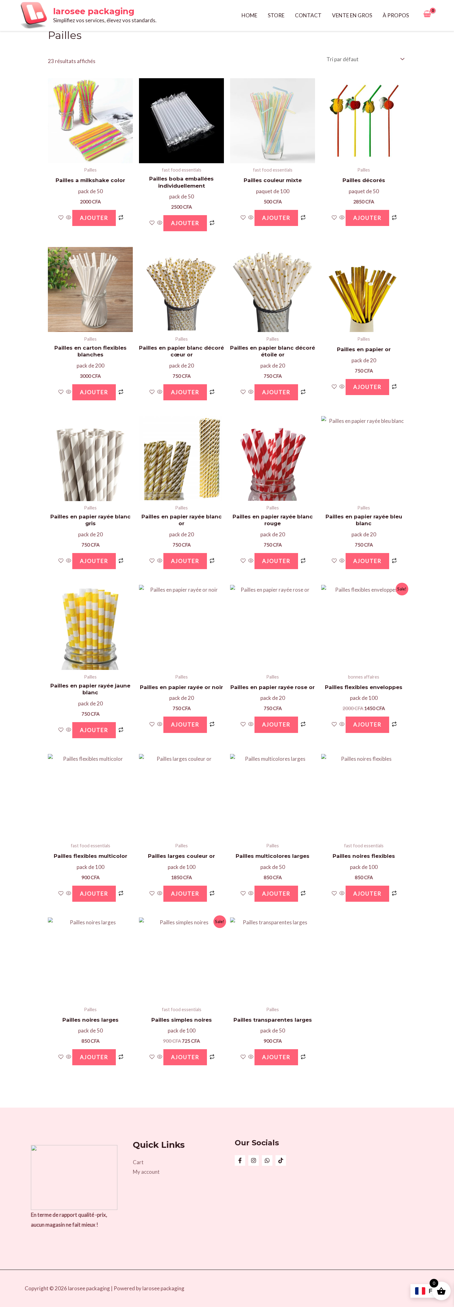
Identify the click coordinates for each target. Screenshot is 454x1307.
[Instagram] (253, 1160)
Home (249, 15)
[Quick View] (68, 218)
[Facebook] (240, 1160)
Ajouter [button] (94, 218)
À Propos (396, 15)
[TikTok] (280, 1160)
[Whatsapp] (267, 1160)
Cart (138, 1162)
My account (146, 1172)
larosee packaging (93, 11)
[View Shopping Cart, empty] (427, 15)
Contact (308, 15)
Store (276, 15)
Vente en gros (352, 15)
